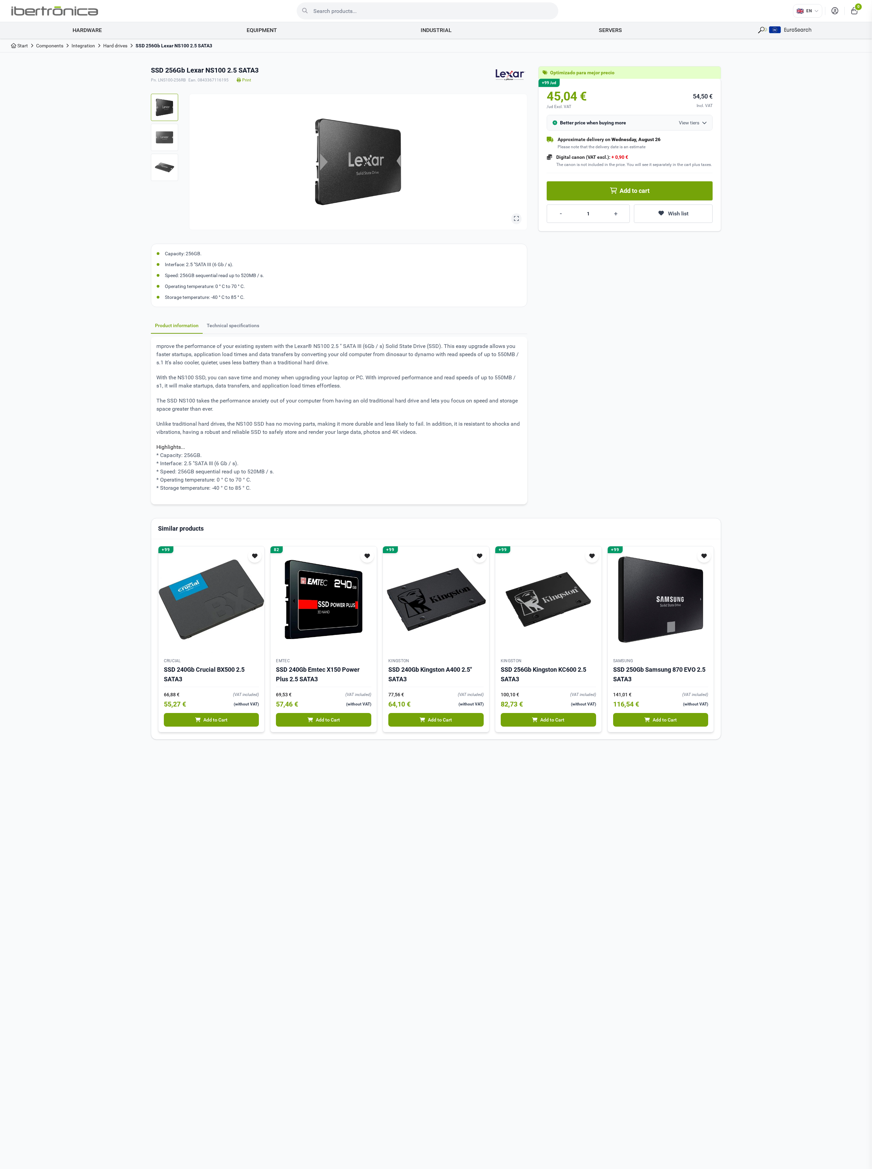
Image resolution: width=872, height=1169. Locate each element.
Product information (177, 325)
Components (49, 45)
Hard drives (115, 45)
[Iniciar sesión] (835, 11)
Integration (83, 45)
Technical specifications (233, 325)
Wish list (678, 213)
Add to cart (635, 190)
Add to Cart (215, 720)
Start (22, 45)
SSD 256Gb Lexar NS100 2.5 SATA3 (174, 45)
